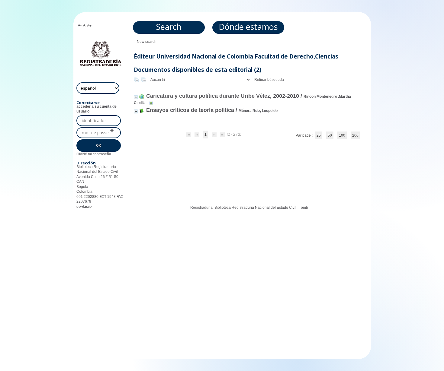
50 (330, 135)
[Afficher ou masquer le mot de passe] (112, 130)
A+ (89, 25)
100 (342, 135)
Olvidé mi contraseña (93, 154)
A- (80, 25)
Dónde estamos (248, 26)
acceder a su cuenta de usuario (96, 109)
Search (169, 26)
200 (355, 135)
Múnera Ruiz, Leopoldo (258, 111)
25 (319, 135)
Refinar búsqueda (269, 80)
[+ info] (136, 97)
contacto (84, 207)
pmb (304, 207)
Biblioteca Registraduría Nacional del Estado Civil (255, 207)
